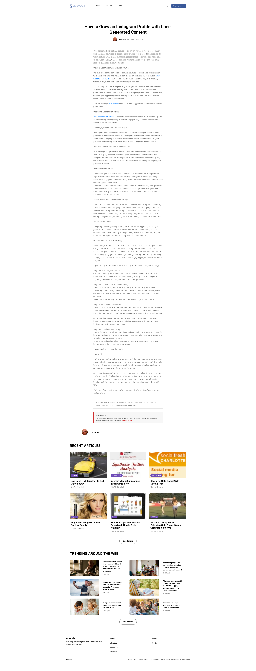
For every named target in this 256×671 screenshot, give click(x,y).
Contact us (114, 647)
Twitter (154, 643)
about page (132, 405)
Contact (109, 6)
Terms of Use (132, 659)
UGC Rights (113, 103)
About (98, 6)
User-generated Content (103, 116)
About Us (113, 643)
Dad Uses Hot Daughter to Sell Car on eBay (87, 482)
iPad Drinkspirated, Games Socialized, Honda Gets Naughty (125, 525)
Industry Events (116, 475)
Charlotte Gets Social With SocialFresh (164, 482)
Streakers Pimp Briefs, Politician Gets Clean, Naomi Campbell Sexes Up (166, 525)
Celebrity (154, 517)
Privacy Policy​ (143, 659)
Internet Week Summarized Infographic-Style (125, 482)
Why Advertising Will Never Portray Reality (85, 524)
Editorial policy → (127, 420)
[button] (128, 541)
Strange (74, 475)
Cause (114, 517)
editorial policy (118, 405)
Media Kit (120, 6)
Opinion (74, 517)
